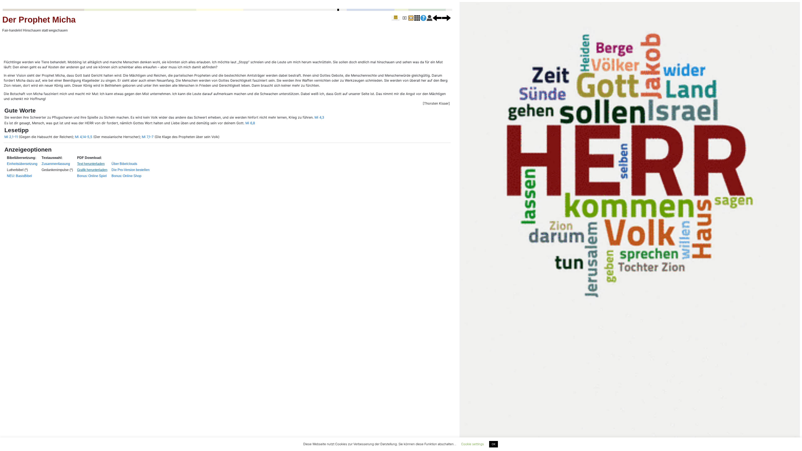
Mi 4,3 (319, 117)
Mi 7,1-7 (148, 137)
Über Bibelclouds (124, 164)
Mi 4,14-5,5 (83, 137)
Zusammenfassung (56, 164)
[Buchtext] (411, 18)
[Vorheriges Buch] (437, 18)
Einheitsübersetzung (22, 164)
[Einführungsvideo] (404, 18)
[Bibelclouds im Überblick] (417, 18)
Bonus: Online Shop (126, 176)
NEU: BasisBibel (19, 176)
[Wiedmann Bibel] (395, 18)
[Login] (429, 18)
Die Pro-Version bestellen (131, 170)
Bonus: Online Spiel (92, 176)
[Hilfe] (423, 18)
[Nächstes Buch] (446, 18)
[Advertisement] (127, 46)
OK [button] (493, 444)
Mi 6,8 (250, 123)
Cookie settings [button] (472, 444)
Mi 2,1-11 (11, 137)
